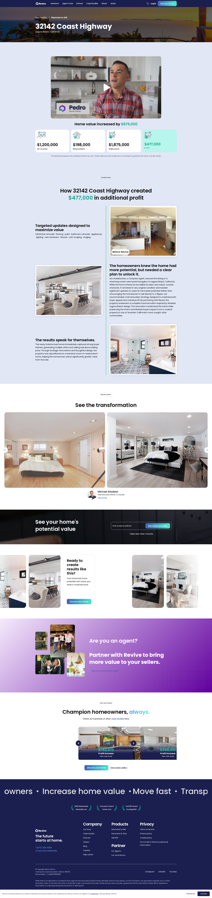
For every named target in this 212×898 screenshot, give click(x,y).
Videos (86, 842)
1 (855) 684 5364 (43, 847)
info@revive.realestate (46, 850)
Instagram (149, 872)
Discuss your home (51, 601)
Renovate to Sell (119, 829)
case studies (117, 718)
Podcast (86, 838)
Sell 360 (115, 838)
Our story (87, 829)
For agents (116, 851)
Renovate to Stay (119, 833)
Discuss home (167, 3)
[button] (54, 3)
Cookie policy (146, 838)
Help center (88, 854)
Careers (86, 850)
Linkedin (161, 872)
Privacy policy (146, 833)
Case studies (88, 833)
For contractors (118, 855)
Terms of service (147, 829)
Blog (85, 846)
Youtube (173, 872)
